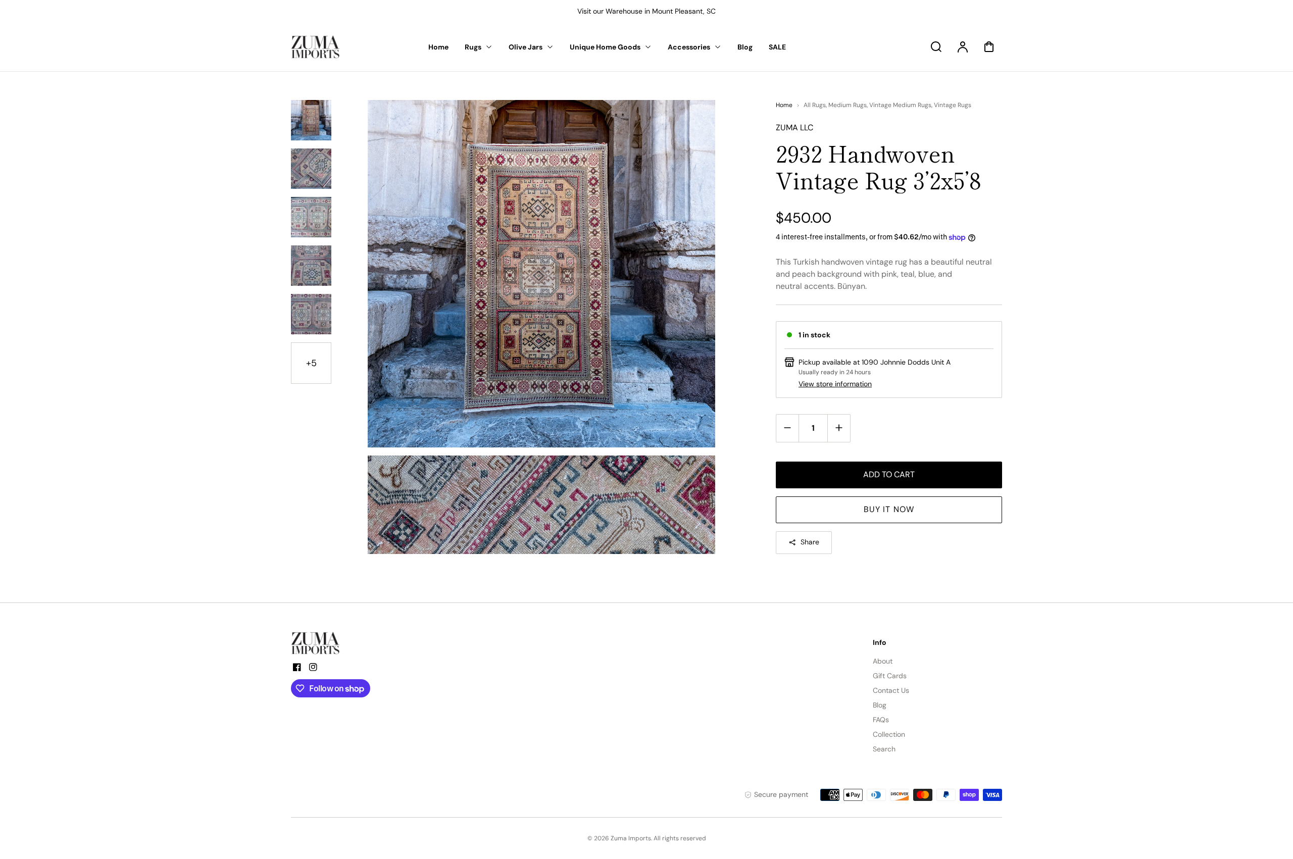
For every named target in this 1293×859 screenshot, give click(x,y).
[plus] (838, 428)
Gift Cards (890, 675)
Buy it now (889, 509)
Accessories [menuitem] (689, 47)
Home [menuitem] (438, 47)
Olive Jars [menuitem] (525, 47)
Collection (889, 734)
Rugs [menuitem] (473, 47)
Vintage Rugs (952, 105)
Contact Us (891, 690)
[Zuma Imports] (341, 643)
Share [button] (810, 541)
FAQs (881, 719)
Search (884, 748)
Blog (879, 705)
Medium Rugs (847, 105)
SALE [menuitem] (777, 47)
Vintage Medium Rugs (900, 105)
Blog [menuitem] (745, 47)
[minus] (787, 428)
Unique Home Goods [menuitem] (605, 47)
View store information (835, 383)
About (882, 661)
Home (784, 105)
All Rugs (815, 105)
